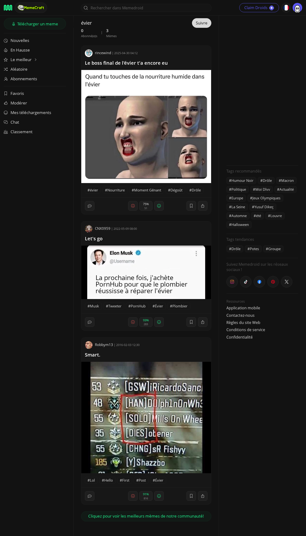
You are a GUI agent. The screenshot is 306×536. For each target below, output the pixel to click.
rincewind (103, 52)
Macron (287, 180)
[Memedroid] (8, 8)
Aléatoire (19, 69)
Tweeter (114, 306)
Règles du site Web (243, 322)
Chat (15, 122)
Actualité (286, 189)
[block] (203, 206)
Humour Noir (242, 180)
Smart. (92, 355)
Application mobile (243, 308)
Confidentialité (239, 337)
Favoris (17, 93)
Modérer (19, 103)
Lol (92, 480)
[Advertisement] (262, 90)
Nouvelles (20, 40)
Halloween (240, 224)
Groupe (274, 248)
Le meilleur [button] (22, 59)
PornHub (138, 306)
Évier (159, 306)
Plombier (179, 306)
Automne (239, 215)
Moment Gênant (147, 190)
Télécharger (37, 24)
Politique (238, 189)
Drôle (196, 190)
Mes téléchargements (31, 112)
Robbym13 (104, 344)
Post (142, 480)
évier (94, 190)
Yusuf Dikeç (263, 206)
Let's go (94, 238)
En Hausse (20, 50)
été (258, 215)
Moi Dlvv (262, 189)
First (125, 480)
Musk (94, 306)
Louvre (276, 215)
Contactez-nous (240, 315)
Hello (108, 480)
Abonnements (24, 78)
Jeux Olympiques (266, 198)
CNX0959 (102, 228)
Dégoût (176, 190)
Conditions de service (245, 329)
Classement (22, 131)
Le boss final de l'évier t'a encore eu (126, 63)
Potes (254, 248)
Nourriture (116, 190)
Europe (237, 198)
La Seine (238, 206)
